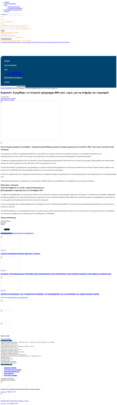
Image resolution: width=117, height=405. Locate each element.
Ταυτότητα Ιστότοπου (12, 370)
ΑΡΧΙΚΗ (6, 2)
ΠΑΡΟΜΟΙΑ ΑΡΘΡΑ (6, 233)
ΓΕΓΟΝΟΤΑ (3, 250)
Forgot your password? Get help (9, 32)
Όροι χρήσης (9, 374)
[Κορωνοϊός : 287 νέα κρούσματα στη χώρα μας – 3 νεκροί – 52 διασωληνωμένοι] (5, 398)
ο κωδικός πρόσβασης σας (24, 29)
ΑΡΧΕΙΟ (6, 11)
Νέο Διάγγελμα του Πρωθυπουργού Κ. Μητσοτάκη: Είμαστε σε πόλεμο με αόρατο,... (21, 389)
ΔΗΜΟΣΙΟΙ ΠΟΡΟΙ (10, 368)
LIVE (5, 5)
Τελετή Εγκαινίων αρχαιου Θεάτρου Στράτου (20, 254)
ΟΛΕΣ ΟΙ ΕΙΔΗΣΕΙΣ (10, 3)
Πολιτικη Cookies (10, 375)
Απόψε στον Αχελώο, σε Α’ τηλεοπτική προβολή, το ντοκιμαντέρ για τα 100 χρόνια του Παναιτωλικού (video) (50, 294)
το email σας (20, 37)
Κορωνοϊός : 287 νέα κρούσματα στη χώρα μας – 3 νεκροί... (15, 400)
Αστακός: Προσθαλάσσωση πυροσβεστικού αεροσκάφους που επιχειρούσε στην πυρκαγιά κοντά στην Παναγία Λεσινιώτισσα (56, 274)
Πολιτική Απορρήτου (12, 372)
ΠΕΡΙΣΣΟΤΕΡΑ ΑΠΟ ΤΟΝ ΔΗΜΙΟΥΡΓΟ (23, 233)
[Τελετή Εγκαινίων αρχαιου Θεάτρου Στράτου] (10, 248)
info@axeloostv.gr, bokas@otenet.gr (18, 297)
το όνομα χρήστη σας (22, 27)
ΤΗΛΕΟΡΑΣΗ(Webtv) (14, 6)
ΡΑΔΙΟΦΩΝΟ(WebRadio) (15, 8)
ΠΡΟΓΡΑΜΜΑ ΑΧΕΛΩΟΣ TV (13, 10)
